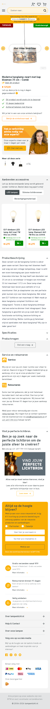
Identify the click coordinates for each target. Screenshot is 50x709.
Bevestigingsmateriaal (25, 199)
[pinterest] (15, 655)
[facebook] (6, 655)
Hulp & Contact (12, 624)
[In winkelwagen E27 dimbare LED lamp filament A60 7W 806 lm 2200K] (44, 243)
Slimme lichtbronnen (32, 192)
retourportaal (8, 414)
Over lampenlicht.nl (14, 616)
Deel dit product (12, 83)
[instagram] (11, 655)
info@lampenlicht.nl (35, 417)
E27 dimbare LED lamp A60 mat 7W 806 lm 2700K (12, 232)
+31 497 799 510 (10, 420)
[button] (25, 19)
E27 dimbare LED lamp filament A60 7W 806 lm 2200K (37, 232)
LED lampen (12, 192)
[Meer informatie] (38, 19)
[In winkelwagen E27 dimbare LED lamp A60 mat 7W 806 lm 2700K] (19, 243)
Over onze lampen (14, 631)
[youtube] (20, 655)
